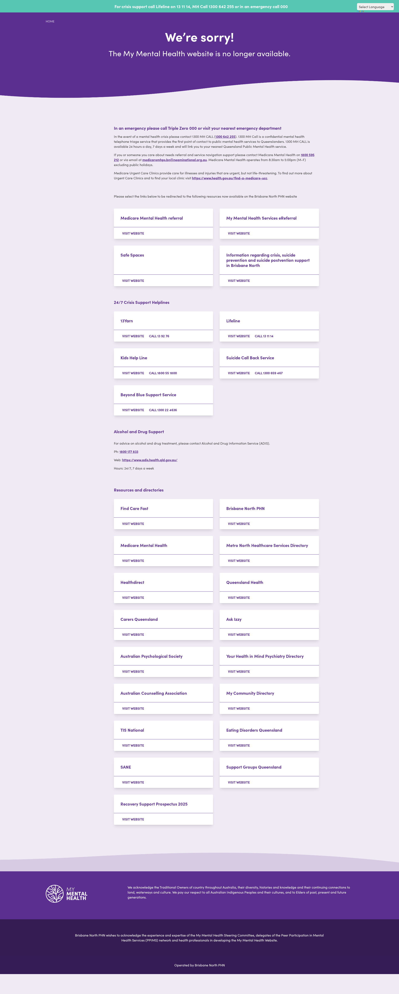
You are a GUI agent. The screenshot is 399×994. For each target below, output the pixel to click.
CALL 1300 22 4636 (163, 409)
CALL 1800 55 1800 (163, 372)
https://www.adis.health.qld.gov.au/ (149, 459)
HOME (50, 21)
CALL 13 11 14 (264, 336)
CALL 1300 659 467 (269, 372)
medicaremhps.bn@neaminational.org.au (174, 159)
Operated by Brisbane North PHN (199, 965)
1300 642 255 (225, 136)
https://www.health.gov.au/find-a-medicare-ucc (229, 178)
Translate (375, 13)
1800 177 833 (128, 451)
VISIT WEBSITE (133, 233)
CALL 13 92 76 (159, 336)
